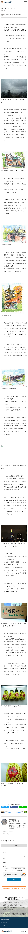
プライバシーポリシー (6, 925)
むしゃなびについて (5, 919)
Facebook (15, 806)
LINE (23, 806)
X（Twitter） (5, 806)
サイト (4, 866)
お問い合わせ (4, 922)
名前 (4, 858)
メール (5, 862)
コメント (5, 852)
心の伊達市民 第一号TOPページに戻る (14, 888)
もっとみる (11, 828)
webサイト (4, 833)
